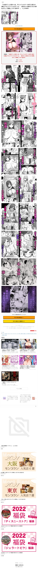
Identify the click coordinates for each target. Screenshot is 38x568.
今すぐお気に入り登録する (18, 321)
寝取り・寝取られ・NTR (24, 333)
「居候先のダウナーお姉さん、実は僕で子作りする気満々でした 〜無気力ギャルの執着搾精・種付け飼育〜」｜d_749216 (28, 367)
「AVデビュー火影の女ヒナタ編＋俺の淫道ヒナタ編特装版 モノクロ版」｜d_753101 (10, 350)
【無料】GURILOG (19, 565)
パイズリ (11, 333)
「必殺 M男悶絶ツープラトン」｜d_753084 (9, 445)
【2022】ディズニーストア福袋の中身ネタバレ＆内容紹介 (12, 526)
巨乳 (30, 333)
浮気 (34, 333)
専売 (28, 333)
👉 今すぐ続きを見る (19, 25)
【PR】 (3, 332)
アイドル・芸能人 (4, 333)
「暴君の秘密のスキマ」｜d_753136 (8, 365)
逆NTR (6, 335)
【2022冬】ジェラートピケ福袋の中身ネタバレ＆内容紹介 (12, 552)
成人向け (32, 333)
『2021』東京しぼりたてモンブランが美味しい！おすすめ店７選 (13, 499)
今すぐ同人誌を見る (18, 29)
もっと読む (19, 388)
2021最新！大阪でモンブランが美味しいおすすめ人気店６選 (12, 472)
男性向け (3, 335)
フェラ (18, 333)
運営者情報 (16, 562)
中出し (20, 333)
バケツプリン (15, 333)
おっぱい (8, 333)
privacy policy (21, 562)
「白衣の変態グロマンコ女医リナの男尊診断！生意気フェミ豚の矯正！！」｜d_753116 (27, 350)
